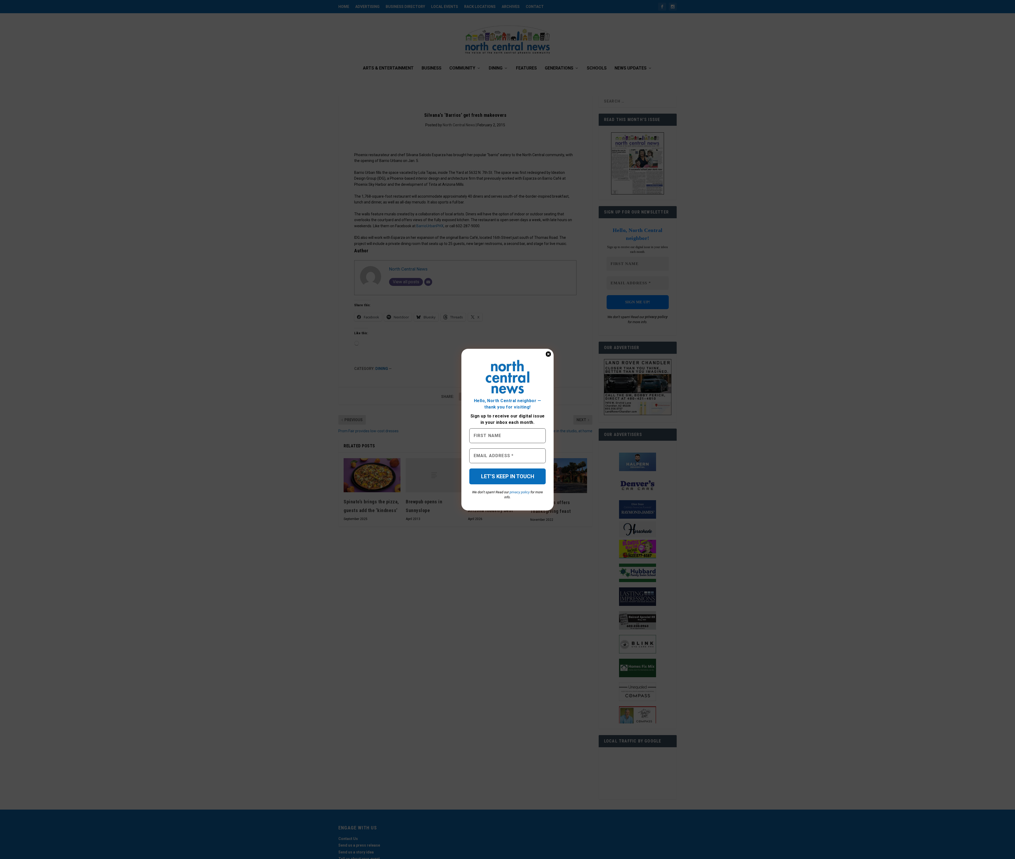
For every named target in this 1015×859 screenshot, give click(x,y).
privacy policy (520, 492)
